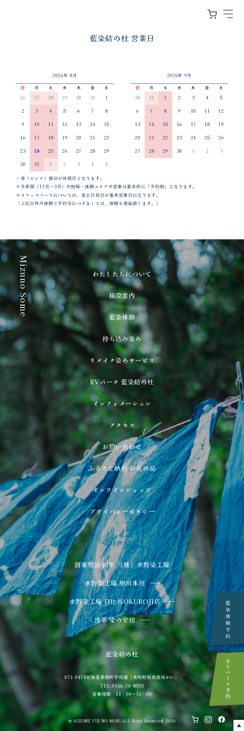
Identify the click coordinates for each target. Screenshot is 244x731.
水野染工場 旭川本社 (115, 583)
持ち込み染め (122, 338)
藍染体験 (122, 317)
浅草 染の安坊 (115, 619)
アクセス (122, 424)
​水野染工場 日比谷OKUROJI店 (115, 601)
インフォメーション (122, 403)
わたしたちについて (122, 273)
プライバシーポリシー (122, 511)
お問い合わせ (122, 446)
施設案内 (122, 295)
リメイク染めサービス (122, 360)
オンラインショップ (122, 489)
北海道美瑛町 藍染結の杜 (122, 10)
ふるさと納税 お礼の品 (122, 468)
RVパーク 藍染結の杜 (122, 381)
